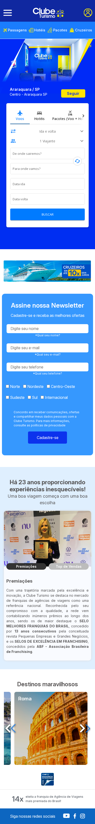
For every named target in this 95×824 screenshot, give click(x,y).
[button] (84, 728)
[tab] (20, 115)
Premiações (26, 566)
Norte (14, 386)
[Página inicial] (48, 13)
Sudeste (17, 397)
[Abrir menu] (7, 12)
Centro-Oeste (62, 386)
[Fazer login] (88, 13)
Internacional (56, 397)
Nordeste (35, 386)
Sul (34, 397)
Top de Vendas (69, 566)
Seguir (73, 93)
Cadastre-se (47, 437)
